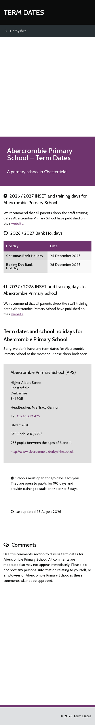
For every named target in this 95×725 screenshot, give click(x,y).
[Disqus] (47, 642)
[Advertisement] (47, 86)
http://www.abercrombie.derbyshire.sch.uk (42, 451)
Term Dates (24, 12)
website (17, 223)
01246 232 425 (28, 416)
